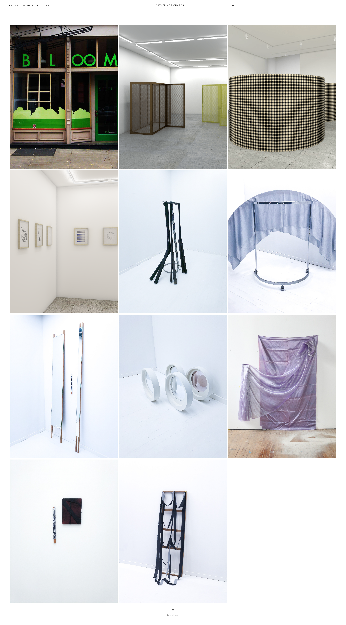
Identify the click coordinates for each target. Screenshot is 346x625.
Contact (45, 5)
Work (17, 5)
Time (23, 5)
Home (11, 5)
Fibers (30, 5)
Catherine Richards (170, 5)
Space (37, 5)
